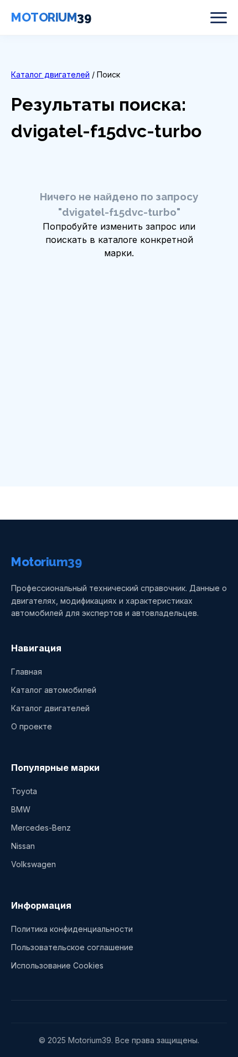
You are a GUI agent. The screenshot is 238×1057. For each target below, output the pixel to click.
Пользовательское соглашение (72, 947)
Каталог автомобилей (53, 690)
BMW (20, 809)
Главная (26, 671)
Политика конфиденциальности (72, 929)
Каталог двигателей (50, 74)
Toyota (24, 791)
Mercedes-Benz (41, 827)
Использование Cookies (57, 965)
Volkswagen (33, 864)
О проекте (31, 726)
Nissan (23, 846)
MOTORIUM (51, 17)
